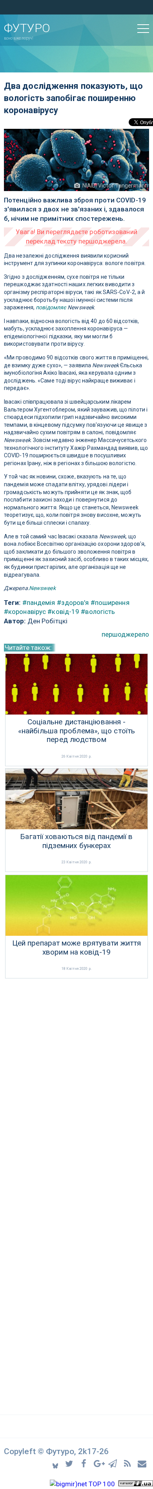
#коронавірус (25, 611)
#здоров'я (73, 602)
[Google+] (99, 1463)
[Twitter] (70, 1463)
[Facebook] (85, 1463)
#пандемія (38, 602)
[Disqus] (76, 1084)
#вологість (98, 611)
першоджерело (125, 634)
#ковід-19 (63, 611)
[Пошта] (142, 1463)
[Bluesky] (56, 1463)
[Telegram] (114, 1463)
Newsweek (42, 588)
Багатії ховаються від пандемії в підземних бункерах (76, 841)
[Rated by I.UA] (135, 1484)
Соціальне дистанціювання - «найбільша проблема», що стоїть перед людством (76, 731)
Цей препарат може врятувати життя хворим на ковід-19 (76, 948)
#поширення (110, 602)
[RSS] (128, 1463)
